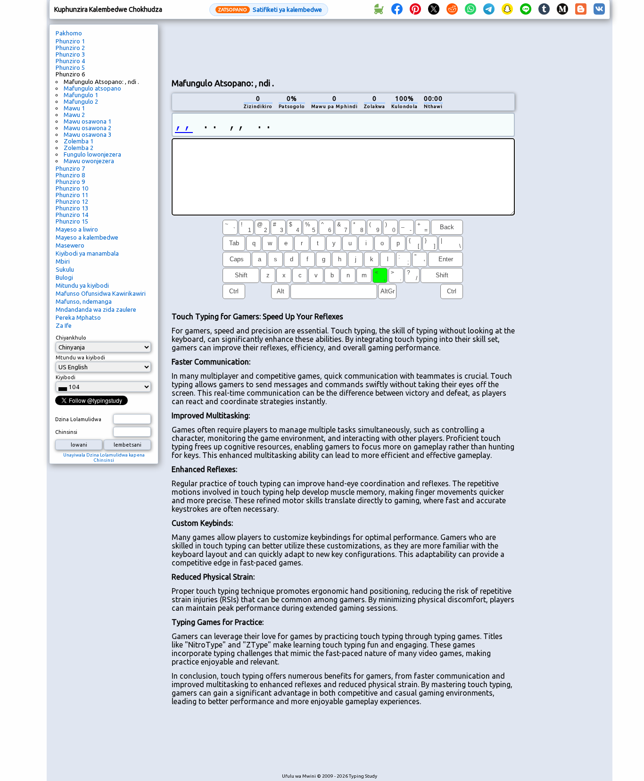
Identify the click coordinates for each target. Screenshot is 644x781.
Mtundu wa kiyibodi (80, 357)
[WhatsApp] (470, 9)
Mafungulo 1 (81, 94)
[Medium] (562, 9)
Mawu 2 (74, 114)
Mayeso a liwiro (77, 229)
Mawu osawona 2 (87, 128)
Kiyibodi (65, 377)
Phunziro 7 (70, 168)
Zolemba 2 (78, 147)
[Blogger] (580, 9)
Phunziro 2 (70, 47)
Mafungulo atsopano (92, 88)
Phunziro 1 (70, 41)
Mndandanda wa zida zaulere (96, 309)
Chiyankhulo (71, 338)
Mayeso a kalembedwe (87, 237)
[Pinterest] (415, 9)
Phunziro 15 (72, 221)
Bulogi (64, 277)
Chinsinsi (66, 432)
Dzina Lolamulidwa (78, 419)
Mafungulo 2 (81, 101)
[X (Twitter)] (433, 9)
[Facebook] (397, 9)
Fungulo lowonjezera (92, 154)
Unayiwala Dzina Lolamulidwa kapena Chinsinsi (104, 457)
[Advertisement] (343, 47)
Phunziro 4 (70, 61)
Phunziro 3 (70, 54)
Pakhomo (69, 33)
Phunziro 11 (72, 194)
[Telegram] (489, 9)
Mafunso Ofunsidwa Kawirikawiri (101, 293)
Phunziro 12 (72, 201)
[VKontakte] (599, 9)
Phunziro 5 (70, 67)
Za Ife (64, 325)
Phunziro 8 (70, 175)
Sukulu (65, 269)
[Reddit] (452, 9)
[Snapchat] (507, 9)
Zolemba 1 (78, 141)
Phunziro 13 (72, 208)
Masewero (70, 245)
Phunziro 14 (72, 214)
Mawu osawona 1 (87, 121)
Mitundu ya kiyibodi (82, 285)
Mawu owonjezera (89, 161)
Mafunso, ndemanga (84, 301)
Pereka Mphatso (78, 317)
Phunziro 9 (70, 181)
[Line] (525, 9)
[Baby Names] (378, 9)
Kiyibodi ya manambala (87, 253)
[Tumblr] (544, 9)
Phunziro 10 (72, 188)
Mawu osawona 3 (87, 134)
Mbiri (63, 261)
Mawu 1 (74, 108)
